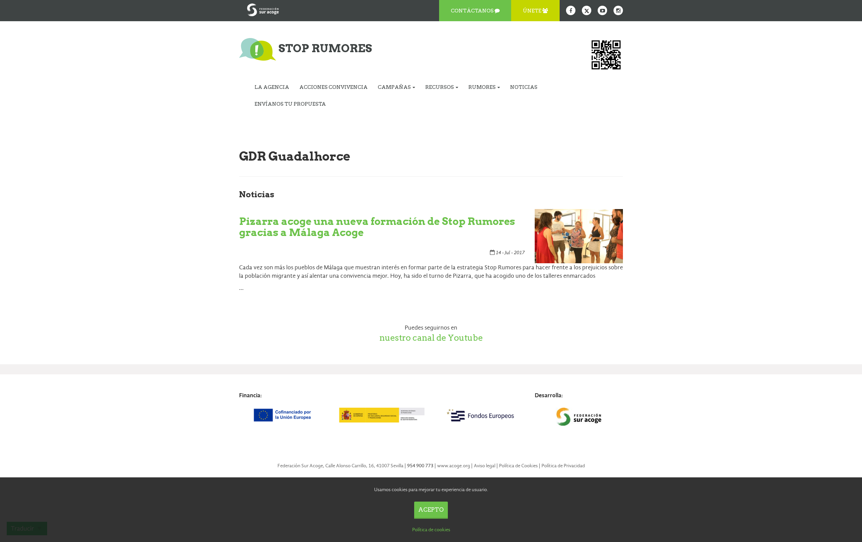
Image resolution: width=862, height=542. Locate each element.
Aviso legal (484, 466)
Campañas (395, 87)
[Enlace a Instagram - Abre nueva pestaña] (618, 10)
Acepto (431, 509)
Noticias (523, 87)
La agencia (272, 87)
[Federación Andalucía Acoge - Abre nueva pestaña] (263, 8)
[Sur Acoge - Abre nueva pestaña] (578, 417)
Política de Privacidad (563, 466)
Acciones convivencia (333, 87)
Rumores (482, 87)
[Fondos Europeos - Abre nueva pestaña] (480, 415)
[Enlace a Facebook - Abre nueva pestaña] (570, 10)
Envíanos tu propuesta (290, 104)
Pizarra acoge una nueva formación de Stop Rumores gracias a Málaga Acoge (377, 226)
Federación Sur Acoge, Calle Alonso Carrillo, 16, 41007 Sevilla (340, 466)
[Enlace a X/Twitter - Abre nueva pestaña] (586, 10)
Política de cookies (431, 530)
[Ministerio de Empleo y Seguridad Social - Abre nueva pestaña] (381, 415)
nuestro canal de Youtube (431, 338)
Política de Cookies (518, 466)
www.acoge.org (453, 466)
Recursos (440, 87)
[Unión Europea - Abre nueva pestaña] (283, 415)
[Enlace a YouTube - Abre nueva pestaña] (602, 10)
